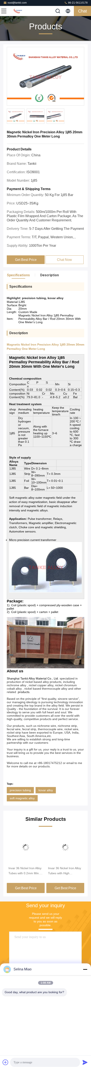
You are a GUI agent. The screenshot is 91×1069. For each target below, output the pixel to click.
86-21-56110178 (78, 2)
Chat (82, 11)
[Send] (85, 1062)
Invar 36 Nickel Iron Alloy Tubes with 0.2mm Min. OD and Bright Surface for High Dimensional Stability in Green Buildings (24, 871)
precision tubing (20, 790)
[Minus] (85, 969)
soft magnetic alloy (22, 798)
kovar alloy (46, 790)
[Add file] (5, 1062)
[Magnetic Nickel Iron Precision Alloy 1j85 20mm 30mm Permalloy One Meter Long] (45, 76)
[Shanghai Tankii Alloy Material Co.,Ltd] (17, 11)
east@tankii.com (17, 2)
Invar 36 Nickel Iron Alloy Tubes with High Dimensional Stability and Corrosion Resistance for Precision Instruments (65, 871)
